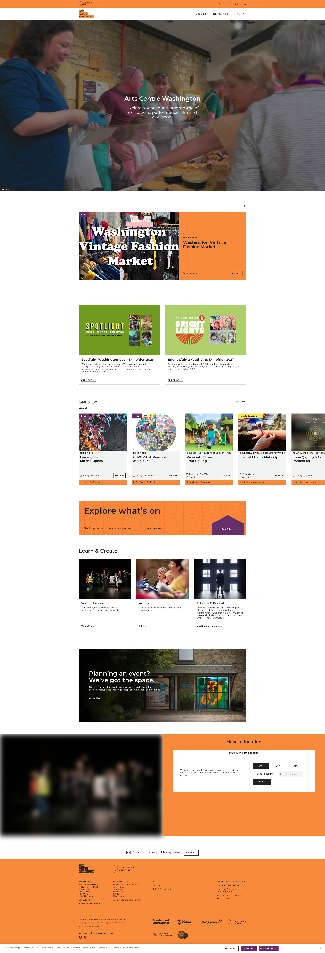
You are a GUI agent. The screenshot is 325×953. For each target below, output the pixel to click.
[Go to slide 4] (176, 489)
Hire (155, 881)
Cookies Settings (229, 948)
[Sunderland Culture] (85, 3)
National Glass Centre (228, 885)
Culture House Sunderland (231, 881)
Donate (260, 781)
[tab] (244, 753)
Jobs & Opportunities (163, 889)
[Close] (321, 948)
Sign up (190, 853)
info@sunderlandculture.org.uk (126, 900)
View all (83, 408)
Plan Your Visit (220, 13)
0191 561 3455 (84, 900)
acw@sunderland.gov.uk (89, 903)
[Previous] (237, 206)
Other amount (265, 774)
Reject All (248, 948)
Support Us (159, 885)
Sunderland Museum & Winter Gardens (229, 896)
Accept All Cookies (268, 948)
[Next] (243, 206)
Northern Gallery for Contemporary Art (227, 890)
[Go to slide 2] (162, 285)
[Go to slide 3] (171, 285)
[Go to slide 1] (153, 285)
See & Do (201, 13)
